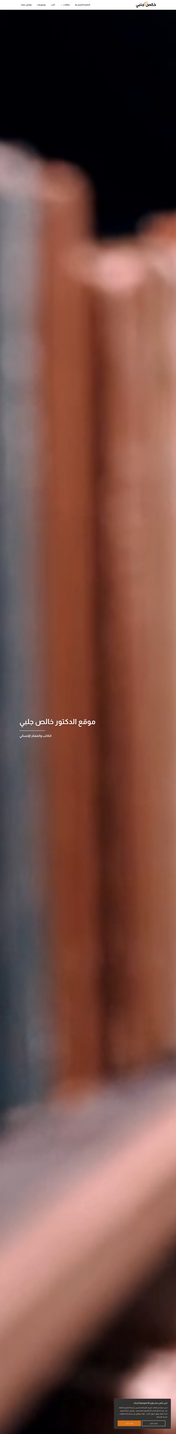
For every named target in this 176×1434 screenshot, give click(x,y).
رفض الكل (154, 1423)
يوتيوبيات (41, 5)
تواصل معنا (26, 5)
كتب (53, 5)
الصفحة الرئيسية (82, 5)
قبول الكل (129, 1423)
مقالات (66, 5)
